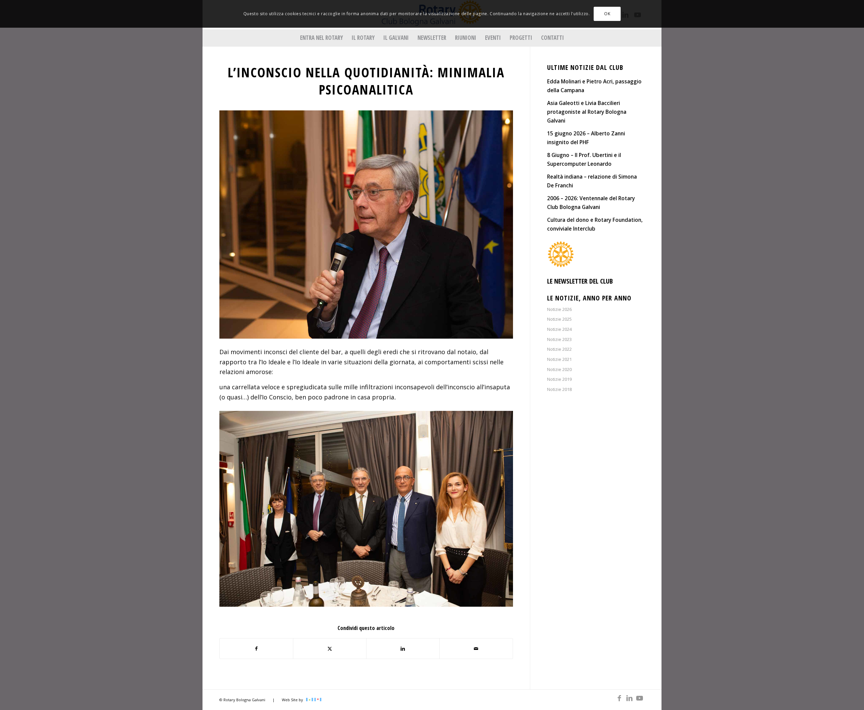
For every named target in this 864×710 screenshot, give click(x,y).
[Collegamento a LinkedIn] (629, 698)
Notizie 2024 (559, 329)
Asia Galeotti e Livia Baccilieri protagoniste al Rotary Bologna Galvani (586, 112)
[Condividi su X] (329, 648)
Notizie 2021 (559, 359)
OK (607, 14)
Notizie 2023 (559, 339)
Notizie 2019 (559, 379)
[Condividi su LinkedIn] (403, 648)
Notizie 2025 (559, 319)
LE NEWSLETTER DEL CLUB (580, 281)
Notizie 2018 (559, 389)
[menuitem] (321, 37)
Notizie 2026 (559, 309)
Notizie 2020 (559, 369)
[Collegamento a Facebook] (619, 698)
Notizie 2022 (559, 349)
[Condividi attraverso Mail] (476, 648)
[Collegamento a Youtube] (639, 698)
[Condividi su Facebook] (256, 648)
